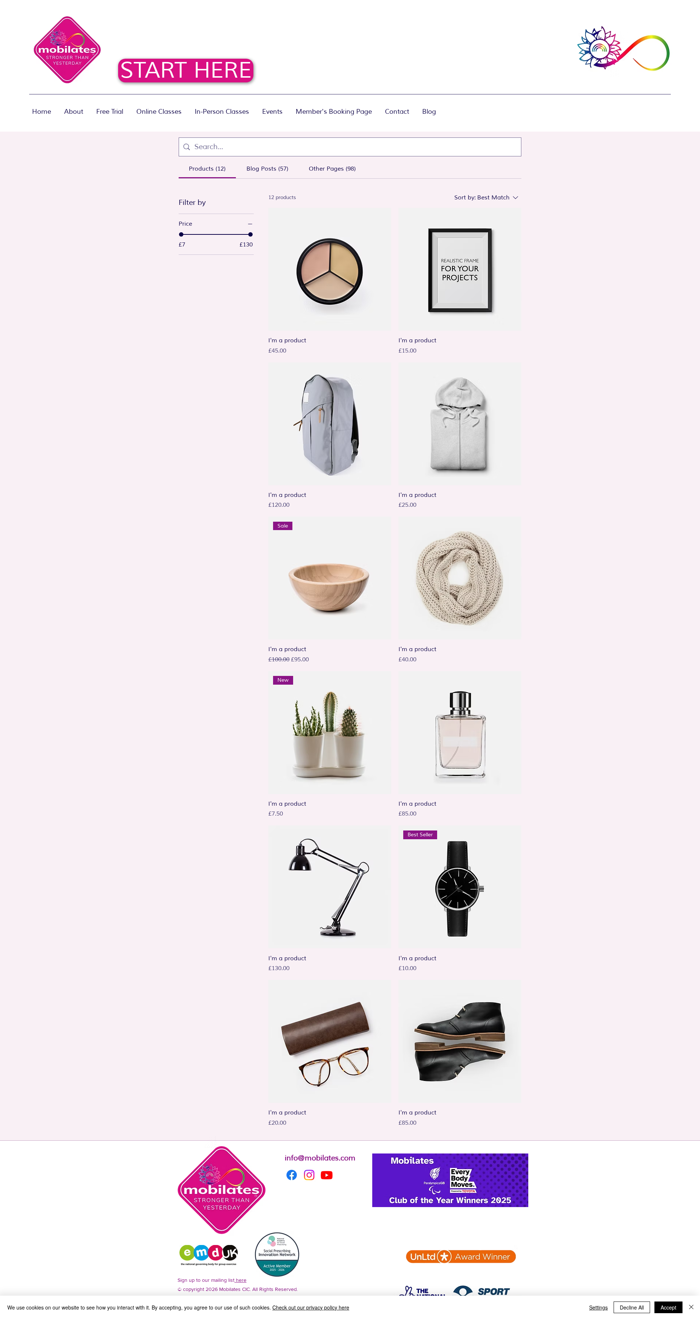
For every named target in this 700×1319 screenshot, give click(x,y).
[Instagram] (309, 1175)
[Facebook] (292, 1175)
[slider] (181, 234)
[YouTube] (327, 1175)
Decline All (632, 1307)
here (240, 1280)
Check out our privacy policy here (310, 1307)
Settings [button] (598, 1307)
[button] (222, 108)
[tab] (207, 168)
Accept (668, 1307)
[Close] (691, 1307)
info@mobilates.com (320, 1158)
